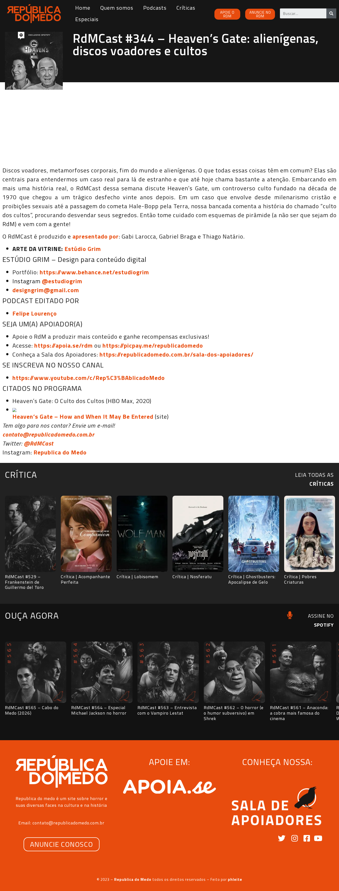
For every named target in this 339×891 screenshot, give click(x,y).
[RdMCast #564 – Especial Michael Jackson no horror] (102, 672)
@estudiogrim (62, 281)
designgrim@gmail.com (45, 289)
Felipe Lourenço (34, 313)
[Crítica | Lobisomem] (142, 534)
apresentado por (95, 236)
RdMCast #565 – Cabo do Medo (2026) (32, 710)
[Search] (331, 13)
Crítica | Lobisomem (137, 576)
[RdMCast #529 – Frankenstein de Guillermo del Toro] (30, 534)
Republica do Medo (60, 452)
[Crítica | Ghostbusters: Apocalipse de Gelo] (253, 534)
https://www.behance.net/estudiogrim (94, 272)
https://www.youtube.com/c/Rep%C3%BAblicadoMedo (88, 377)
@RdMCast (38, 443)
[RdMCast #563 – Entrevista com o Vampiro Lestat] (168, 672)
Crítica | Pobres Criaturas (300, 579)
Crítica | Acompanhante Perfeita (85, 579)
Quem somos (116, 7)
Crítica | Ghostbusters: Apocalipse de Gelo (251, 579)
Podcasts (155, 7)
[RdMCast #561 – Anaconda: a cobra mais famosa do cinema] (300, 672)
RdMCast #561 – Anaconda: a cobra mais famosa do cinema (299, 713)
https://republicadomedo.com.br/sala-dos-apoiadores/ (177, 354)
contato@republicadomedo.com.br (48, 434)
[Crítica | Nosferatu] (197, 534)
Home (82, 7)
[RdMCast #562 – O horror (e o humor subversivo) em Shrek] (234, 672)
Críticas (185, 7)
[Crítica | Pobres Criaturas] (309, 534)
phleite (235, 879)
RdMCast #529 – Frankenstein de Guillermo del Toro (24, 582)
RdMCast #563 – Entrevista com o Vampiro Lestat (167, 710)
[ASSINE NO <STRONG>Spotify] (290, 615)
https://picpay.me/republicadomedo (152, 345)
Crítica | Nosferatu (192, 576)
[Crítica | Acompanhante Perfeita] (86, 534)
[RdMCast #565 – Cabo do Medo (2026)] (35, 672)
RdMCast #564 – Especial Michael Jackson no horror (99, 710)
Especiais (87, 19)
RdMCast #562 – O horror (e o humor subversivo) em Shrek (234, 713)
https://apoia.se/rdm (63, 345)
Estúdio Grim (83, 248)
